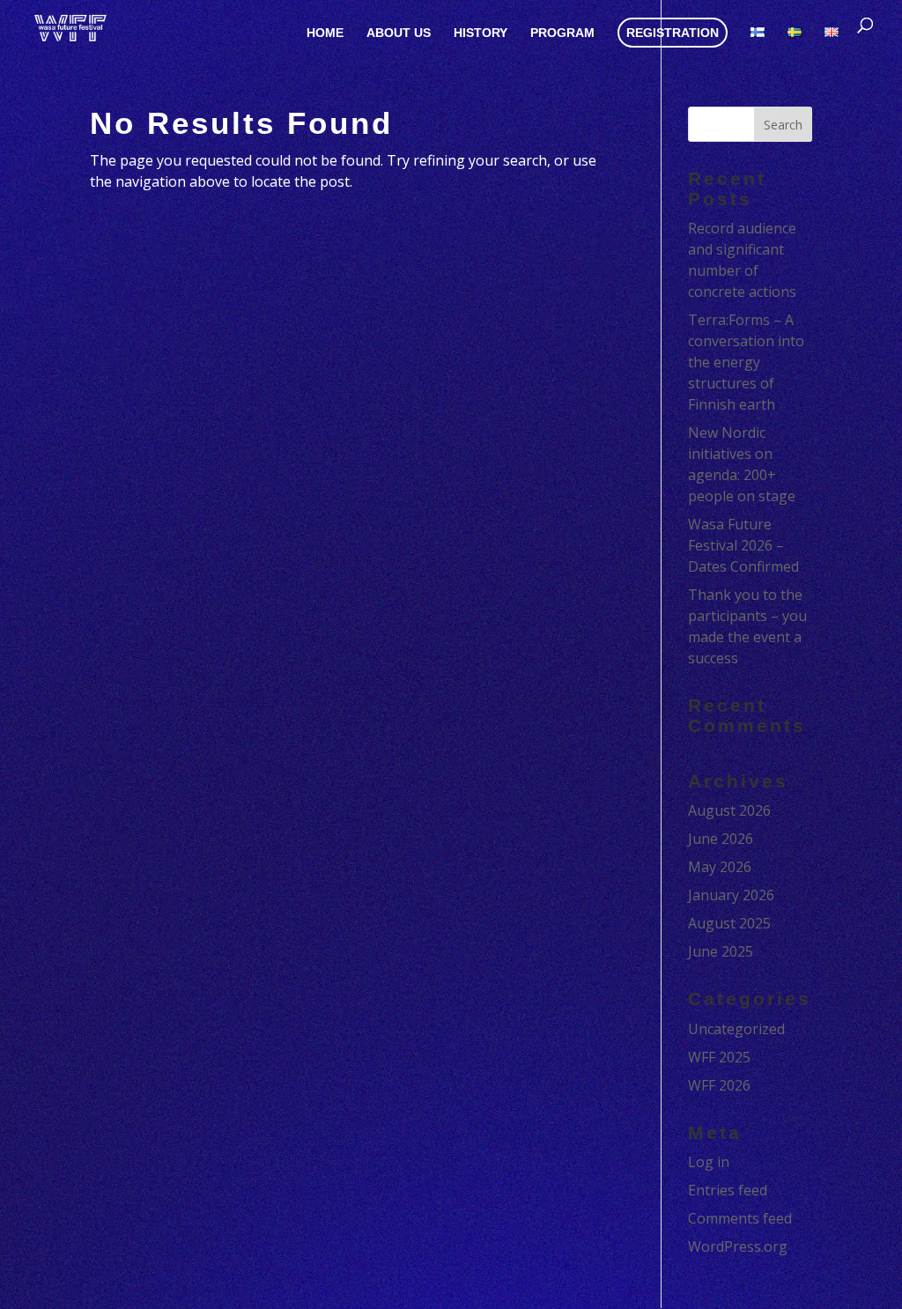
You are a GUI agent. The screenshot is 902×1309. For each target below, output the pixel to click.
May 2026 (719, 866)
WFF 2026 (719, 1085)
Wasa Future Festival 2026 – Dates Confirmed (743, 545)
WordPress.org (737, 1246)
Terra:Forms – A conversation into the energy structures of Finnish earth (746, 362)
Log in (708, 1162)
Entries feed (727, 1190)
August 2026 (729, 810)
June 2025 (720, 951)
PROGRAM (562, 33)
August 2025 (729, 923)
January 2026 (731, 895)
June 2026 (720, 838)
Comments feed (740, 1218)
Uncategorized (736, 1029)
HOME (325, 33)
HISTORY (480, 33)
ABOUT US (398, 33)
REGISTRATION (672, 33)
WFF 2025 (719, 1057)
